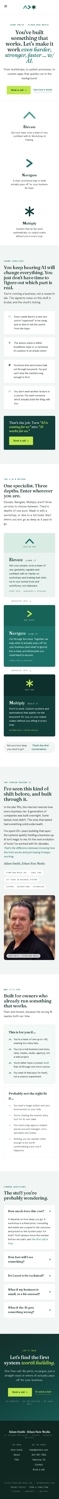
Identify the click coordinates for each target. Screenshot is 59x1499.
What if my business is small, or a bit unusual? (29, 1292)
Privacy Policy (18, 1487)
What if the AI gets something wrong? (29, 1310)
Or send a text (43, 1391)
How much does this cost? (30, 1211)
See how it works (43, 89)
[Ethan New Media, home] (29, 7)
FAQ (17, 1459)
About (17, 1454)
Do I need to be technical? (29, 1275)
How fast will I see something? (29, 1259)
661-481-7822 (39, 1454)
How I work (16, 1449)
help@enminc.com (38, 1449)
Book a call (18, 90)
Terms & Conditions (38, 1487)
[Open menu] (5, 6)
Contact (39, 1464)
